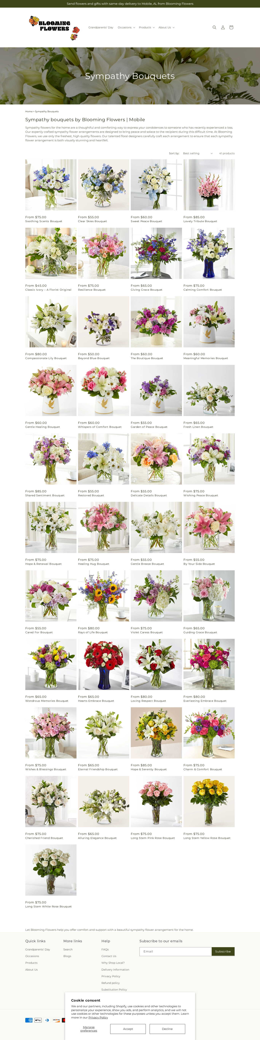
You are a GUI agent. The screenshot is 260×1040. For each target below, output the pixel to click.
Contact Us (108, 956)
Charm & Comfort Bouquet (202, 769)
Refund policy (110, 983)
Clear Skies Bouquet (92, 221)
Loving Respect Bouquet (148, 701)
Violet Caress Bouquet (147, 632)
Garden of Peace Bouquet (149, 427)
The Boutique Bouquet (147, 358)
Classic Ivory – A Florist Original (48, 289)
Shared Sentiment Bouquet (45, 495)
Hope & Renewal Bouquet (43, 564)
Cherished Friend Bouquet (44, 838)
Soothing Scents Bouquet (43, 221)
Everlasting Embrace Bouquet (205, 701)
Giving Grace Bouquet (147, 289)
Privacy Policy (98, 1017)
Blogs (67, 956)
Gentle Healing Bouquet (42, 427)
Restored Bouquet (91, 495)
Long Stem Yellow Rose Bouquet (206, 838)
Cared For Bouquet (39, 632)
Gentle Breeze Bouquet (147, 564)
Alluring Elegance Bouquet (97, 838)
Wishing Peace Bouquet (200, 495)
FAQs (105, 949)
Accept (128, 1029)
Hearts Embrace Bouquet (96, 701)
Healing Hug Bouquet (93, 564)
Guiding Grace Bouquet (200, 632)
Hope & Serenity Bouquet (149, 769)
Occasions (32, 956)
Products (31, 962)
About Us (31, 969)
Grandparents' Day (37, 949)
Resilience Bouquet (92, 289)
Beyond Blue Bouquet (94, 358)
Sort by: (174, 153)
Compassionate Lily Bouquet (46, 358)
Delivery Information (115, 969)
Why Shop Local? (113, 962)
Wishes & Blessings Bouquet (45, 769)
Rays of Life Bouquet (93, 632)
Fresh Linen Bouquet (198, 427)
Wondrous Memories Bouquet (47, 701)
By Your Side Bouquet (199, 564)
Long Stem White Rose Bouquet (48, 906)
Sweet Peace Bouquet (146, 221)
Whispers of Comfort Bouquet (100, 427)
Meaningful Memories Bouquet (205, 358)
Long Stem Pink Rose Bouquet (153, 838)
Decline (167, 1029)
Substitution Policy (114, 989)
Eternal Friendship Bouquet (98, 769)
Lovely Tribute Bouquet (200, 221)
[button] (126, 27)
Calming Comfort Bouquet (202, 289)
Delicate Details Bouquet (149, 495)
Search (68, 949)
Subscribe (223, 951)
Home (29, 111)
